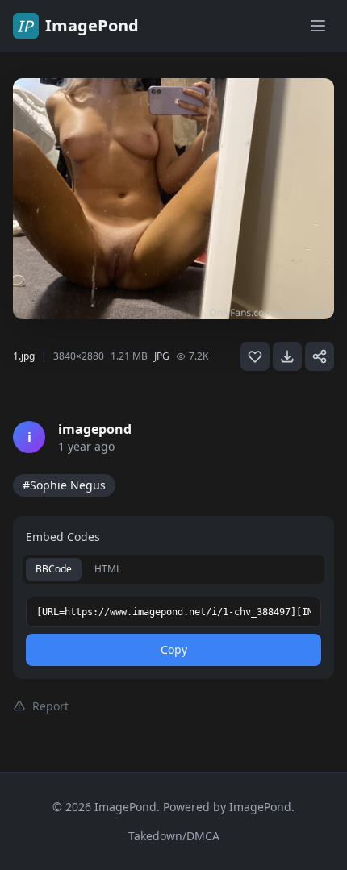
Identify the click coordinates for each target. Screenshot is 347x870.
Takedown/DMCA (173, 835)
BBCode (54, 569)
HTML (107, 569)
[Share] (319, 356)
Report (50, 706)
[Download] (287, 356)
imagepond (95, 429)
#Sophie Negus (64, 485)
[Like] (255, 356)
